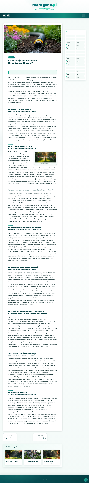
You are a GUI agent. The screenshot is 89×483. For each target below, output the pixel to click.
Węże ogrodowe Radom (12, 461)
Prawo (68, 58)
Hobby (68, 45)
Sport (68, 64)
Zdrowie (77, 77)
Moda (77, 48)
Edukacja (68, 42)
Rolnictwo (11, 57)
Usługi (77, 74)
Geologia (77, 42)
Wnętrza (68, 77)
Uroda (68, 74)
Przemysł (77, 58)
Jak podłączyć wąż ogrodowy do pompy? (50, 462)
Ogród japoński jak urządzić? (32, 461)
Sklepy (77, 61)
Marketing (68, 48)
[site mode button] (8, 15)
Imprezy (77, 45)
